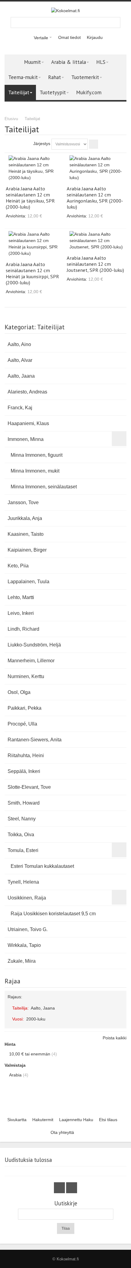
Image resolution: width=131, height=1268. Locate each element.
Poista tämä (120, 1006)
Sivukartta (17, 1119)
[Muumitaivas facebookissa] (60, 1188)
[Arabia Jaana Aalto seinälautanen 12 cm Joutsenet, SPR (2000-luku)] (96, 240)
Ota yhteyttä (62, 1132)
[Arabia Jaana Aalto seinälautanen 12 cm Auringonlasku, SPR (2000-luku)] (96, 168)
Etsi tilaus (108, 1119)
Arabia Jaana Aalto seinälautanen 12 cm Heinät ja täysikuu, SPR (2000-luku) (30, 197)
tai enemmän (29, 1053)
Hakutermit (42, 1119)
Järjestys (41, 143)
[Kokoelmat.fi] (65, 11)
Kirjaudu (95, 37)
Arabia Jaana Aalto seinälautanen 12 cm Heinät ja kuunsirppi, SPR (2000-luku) (32, 273)
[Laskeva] (93, 144)
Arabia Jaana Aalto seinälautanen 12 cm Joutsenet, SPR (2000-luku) (95, 264)
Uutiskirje (65, 1203)
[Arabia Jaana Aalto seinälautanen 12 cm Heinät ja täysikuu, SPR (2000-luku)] (35, 168)
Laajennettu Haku (76, 1119)
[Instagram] (71, 1188)
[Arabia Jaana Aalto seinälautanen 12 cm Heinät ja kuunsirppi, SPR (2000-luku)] (35, 244)
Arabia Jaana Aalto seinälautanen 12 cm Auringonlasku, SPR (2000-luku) (95, 197)
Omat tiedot (69, 37)
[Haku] (115, 22)
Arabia (15, 1074)
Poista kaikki (114, 1037)
